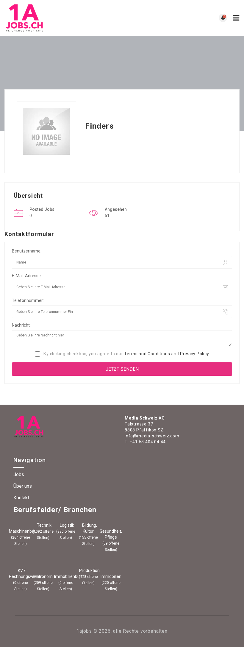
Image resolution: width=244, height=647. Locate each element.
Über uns (22, 486)
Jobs (18, 474)
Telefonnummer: (28, 300)
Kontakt (21, 498)
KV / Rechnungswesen (20, 573)
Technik (43, 525)
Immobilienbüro (65, 576)
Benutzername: (26, 251)
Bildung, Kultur (89, 528)
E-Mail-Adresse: (27, 275)
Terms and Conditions (147, 353)
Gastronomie (43, 576)
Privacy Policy (194, 353)
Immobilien (111, 576)
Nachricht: (21, 325)
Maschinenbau (20, 531)
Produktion (89, 570)
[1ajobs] (63, 18)
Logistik (66, 525)
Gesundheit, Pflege (111, 534)
